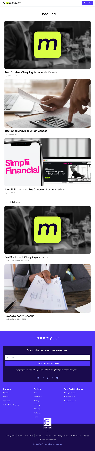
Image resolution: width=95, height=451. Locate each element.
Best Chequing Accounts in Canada (26, 130)
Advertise (6, 397)
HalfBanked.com (70, 401)
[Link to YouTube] (57, 378)
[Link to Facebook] (43, 378)
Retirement (37, 409)
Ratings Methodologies (11, 405)
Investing (37, 405)
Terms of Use (44, 370)
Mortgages (37, 413)
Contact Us (7, 401)
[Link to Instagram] (38, 378)
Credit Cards (38, 397)
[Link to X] (52, 378)
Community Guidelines (48, 440)
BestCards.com (69, 397)
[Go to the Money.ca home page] (15, 3)
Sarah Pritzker (12, 134)
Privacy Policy (73, 370)
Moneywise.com (70, 393)
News (35, 393)
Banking (36, 401)
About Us (6, 393)
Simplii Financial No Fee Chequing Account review (35, 189)
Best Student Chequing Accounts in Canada (31, 72)
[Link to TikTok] (47, 378)
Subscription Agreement (57, 370)
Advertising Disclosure (61, 436)
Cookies (20, 436)
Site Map (86, 436)
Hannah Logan (12, 76)
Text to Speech (76, 436)
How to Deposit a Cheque (19, 315)
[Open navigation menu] (3, 3)
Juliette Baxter (11, 319)
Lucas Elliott (11, 193)
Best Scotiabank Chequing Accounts (26, 257)
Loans (36, 417)
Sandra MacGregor (13, 260)
